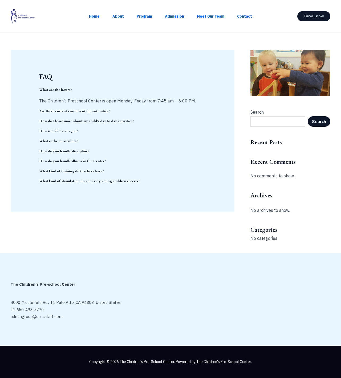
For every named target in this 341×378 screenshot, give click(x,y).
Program (144, 16)
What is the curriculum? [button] (58, 141)
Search (257, 112)
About (118, 16)
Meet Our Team (210, 16)
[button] (313, 16)
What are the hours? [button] (55, 89)
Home (94, 16)
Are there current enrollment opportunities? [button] (74, 111)
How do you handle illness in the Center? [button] (72, 161)
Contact (244, 16)
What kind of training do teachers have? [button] (71, 171)
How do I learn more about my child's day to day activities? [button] (86, 121)
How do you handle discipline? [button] (64, 151)
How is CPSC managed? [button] (58, 131)
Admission (174, 16)
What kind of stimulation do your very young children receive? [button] (89, 181)
